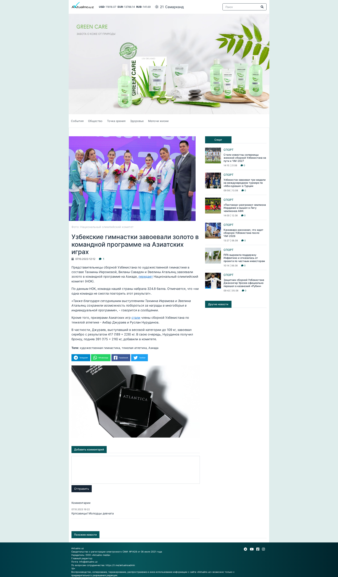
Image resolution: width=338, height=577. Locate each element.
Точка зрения (116, 121)
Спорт (228, 149)
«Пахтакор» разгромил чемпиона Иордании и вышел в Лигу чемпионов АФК (245, 207)
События (77, 121)
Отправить (81, 488)
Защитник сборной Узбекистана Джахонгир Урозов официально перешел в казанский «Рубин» (244, 283)
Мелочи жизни (158, 121)
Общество (95, 121)
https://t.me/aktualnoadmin (120, 565)
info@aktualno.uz (88, 561)
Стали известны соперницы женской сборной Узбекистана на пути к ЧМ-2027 (245, 157)
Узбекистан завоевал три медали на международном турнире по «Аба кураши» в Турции (245, 182)
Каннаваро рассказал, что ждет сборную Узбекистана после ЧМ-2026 (243, 232)
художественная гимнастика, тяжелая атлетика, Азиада (119, 348)
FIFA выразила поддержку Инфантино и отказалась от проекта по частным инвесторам (244, 257)
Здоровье (137, 121)
